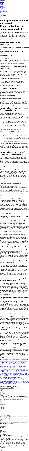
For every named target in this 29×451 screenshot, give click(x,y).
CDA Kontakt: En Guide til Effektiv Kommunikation (14, 375)
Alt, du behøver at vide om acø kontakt (18, 379)
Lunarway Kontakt (15, 377)
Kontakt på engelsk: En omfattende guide (9, 374)
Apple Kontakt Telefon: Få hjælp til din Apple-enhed (12, 369)
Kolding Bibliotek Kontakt (19, 366)
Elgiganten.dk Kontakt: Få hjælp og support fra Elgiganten (14, 367)
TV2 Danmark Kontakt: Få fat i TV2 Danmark (14, 369)
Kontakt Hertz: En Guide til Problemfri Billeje (14, 383)
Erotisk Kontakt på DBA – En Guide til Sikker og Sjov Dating (14, 371)
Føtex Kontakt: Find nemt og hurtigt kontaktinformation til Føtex (13, 372)
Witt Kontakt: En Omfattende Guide (15, 382)
